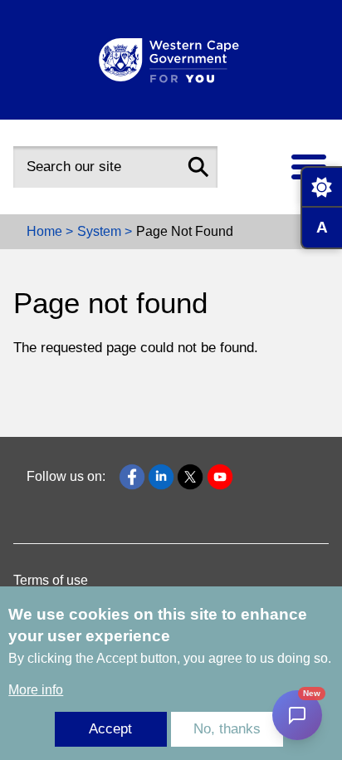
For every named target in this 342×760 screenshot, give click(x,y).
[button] (198, 167)
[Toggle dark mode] (321, 187)
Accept (110, 729)
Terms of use (50, 580)
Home (44, 231)
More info (35, 690)
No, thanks (227, 729)
